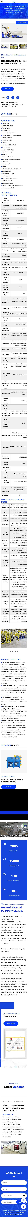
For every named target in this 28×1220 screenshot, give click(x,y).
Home (7, 6)
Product (12, 6)
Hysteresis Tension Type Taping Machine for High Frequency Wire (12, 780)
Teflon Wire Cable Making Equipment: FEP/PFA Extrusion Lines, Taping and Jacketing (14, 1128)
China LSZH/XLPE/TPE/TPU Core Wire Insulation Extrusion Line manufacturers (13, 921)
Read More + (8, 786)
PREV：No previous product (10, 102)
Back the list (22, 22)
